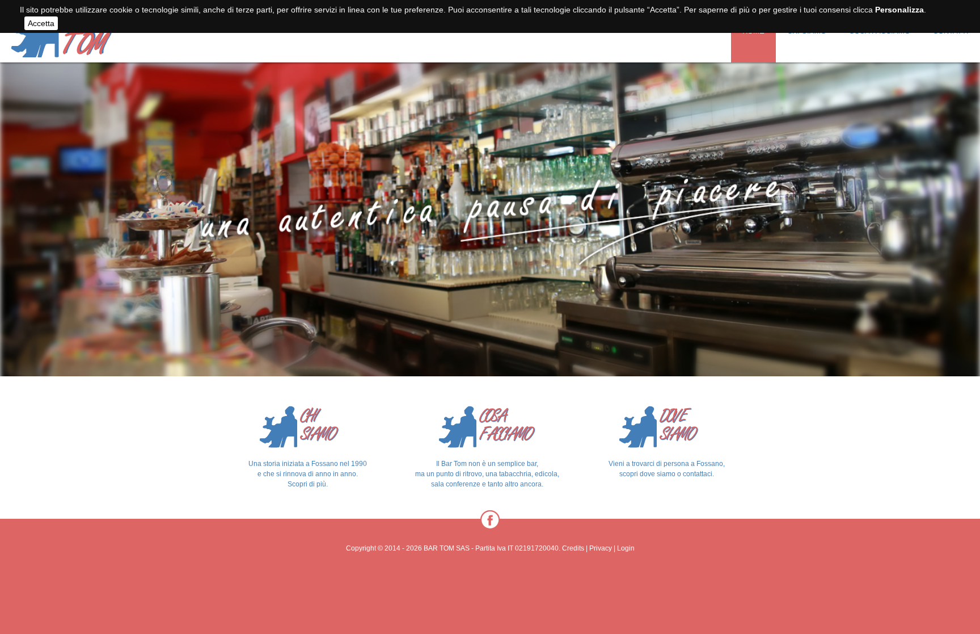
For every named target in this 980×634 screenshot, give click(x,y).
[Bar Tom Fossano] (61, 51)
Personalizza (899, 9)
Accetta (41, 23)
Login (626, 548)
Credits (573, 548)
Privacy (600, 548)
